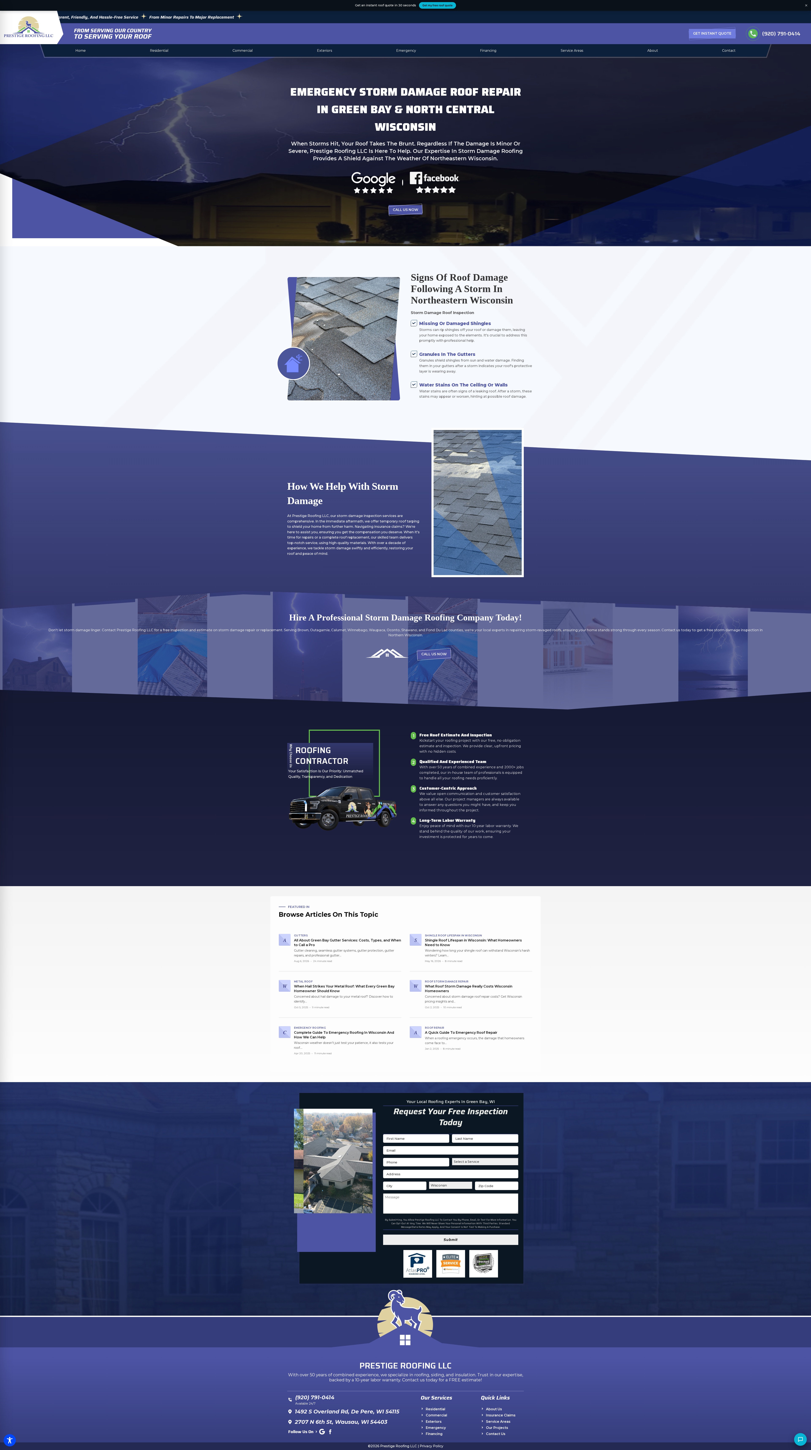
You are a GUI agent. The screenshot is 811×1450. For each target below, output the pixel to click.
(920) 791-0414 (774, 33)
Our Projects (497, 1428)
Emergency (406, 51)
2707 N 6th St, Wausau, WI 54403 (341, 1422)
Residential (159, 51)
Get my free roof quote (437, 5)
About (652, 51)
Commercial (243, 51)
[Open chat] (800, 1439)
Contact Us (495, 1434)
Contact (729, 51)
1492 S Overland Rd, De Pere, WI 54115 (347, 1411)
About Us (494, 1409)
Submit (451, 1240)
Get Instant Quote (712, 33)
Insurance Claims (501, 1415)
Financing (488, 51)
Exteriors (324, 51)
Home (80, 51)
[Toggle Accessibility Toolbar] (9, 1440)
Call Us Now (405, 210)
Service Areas (572, 51)
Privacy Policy (431, 1446)
